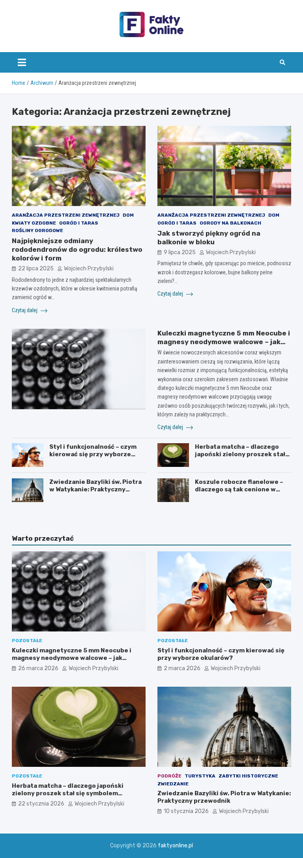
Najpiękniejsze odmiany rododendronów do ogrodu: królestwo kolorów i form (77, 249)
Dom (128, 215)
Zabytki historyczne (248, 776)
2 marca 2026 (182, 668)
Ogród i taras (78, 223)
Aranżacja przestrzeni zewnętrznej (66, 215)
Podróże (169, 776)
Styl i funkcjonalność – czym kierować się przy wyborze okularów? (93, 454)
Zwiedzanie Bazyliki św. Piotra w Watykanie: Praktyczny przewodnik (95, 489)
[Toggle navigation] (22, 62)
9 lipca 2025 (180, 252)
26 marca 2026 (38, 668)
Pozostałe (27, 640)
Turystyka (200, 776)
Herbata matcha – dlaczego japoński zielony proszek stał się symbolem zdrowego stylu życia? (241, 458)
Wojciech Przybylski (89, 268)
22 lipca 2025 (36, 268)
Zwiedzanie (173, 784)
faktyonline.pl (175, 845)
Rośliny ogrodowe (37, 230)
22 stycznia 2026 (41, 803)
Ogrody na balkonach (230, 223)
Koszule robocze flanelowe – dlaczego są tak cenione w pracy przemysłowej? (239, 489)
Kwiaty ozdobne (34, 223)
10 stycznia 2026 (186, 811)
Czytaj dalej (25, 310)
